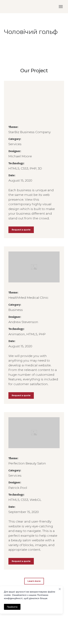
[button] (21, 229)
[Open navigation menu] (60, 6)
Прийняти (12, 607)
